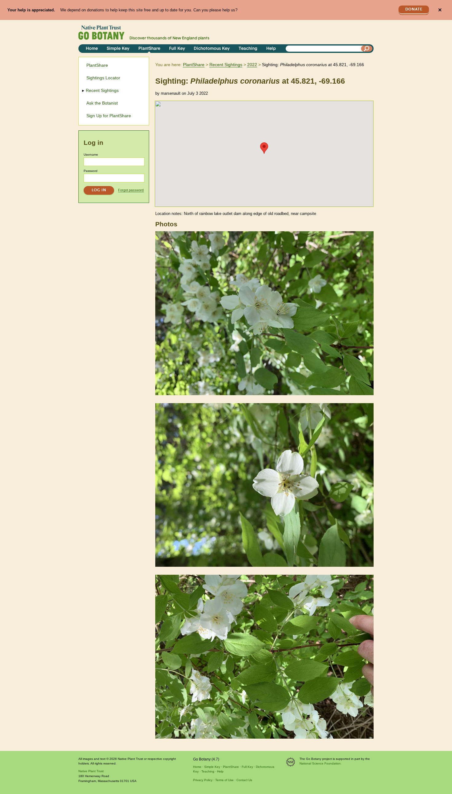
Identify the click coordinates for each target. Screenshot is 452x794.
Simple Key (118, 48)
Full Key (177, 48)
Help (271, 48)
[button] (264, 148)
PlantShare (149, 48)
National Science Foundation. (320, 763)
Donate (413, 9)
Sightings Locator (103, 77)
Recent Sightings (225, 64)
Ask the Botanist (102, 103)
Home (92, 48)
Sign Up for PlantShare (108, 115)
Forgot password (131, 190)
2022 (252, 64)
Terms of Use (224, 780)
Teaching (248, 48)
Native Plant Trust (91, 771)
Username (91, 154)
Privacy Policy (202, 780)
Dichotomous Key (212, 48)
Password (90, 171)
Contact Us (244, 780)
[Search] (367, 49)
